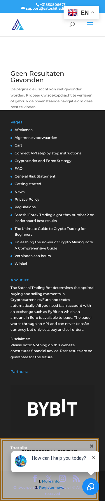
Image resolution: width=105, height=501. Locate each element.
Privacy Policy (27, 199)
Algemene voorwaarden (36, 137)
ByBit (52, 311)
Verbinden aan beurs (33, 256)
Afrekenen (24, 130)
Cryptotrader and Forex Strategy (43, 161)
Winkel (21, 263)
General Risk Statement (35, 176)
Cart (18, 145)
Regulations (25, 207)
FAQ (18, 168)
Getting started (28, 184)
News (19, 192)
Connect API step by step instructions (48, 153)
